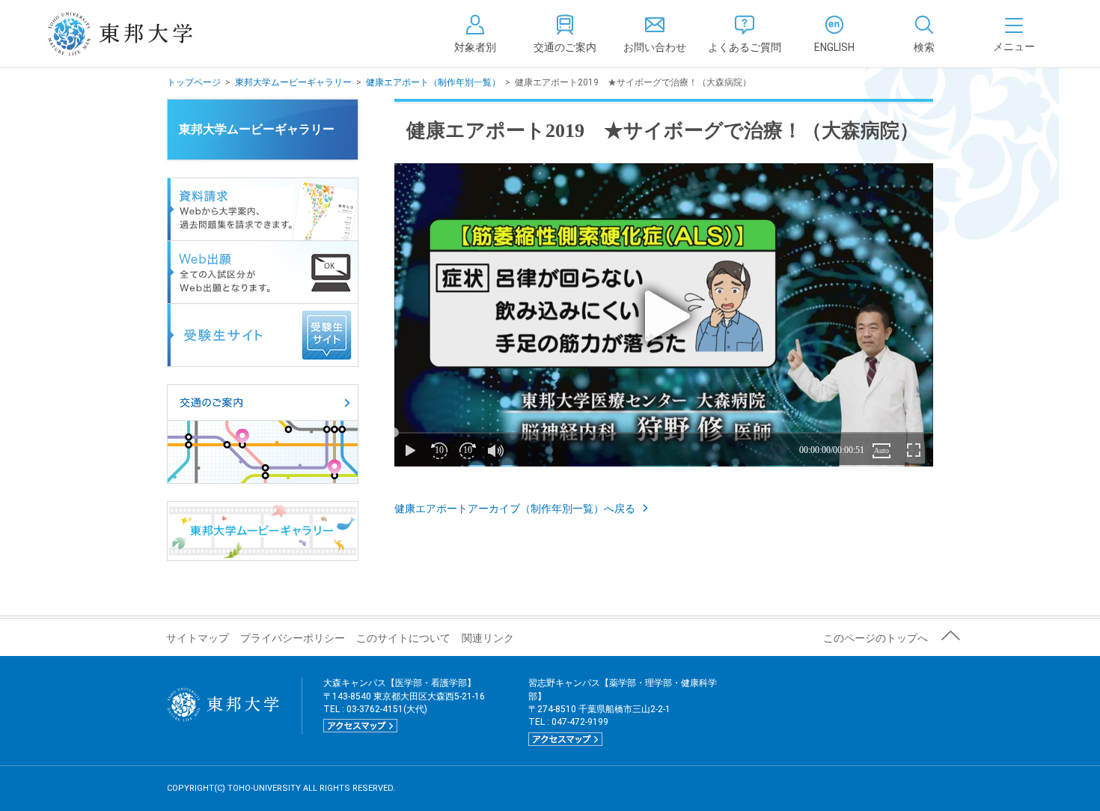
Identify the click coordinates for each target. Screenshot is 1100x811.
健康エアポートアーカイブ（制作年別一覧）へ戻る (514, 508)
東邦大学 (136, 33)
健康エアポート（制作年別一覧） (433, 82)
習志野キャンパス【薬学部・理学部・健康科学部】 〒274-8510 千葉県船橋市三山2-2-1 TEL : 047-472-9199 (622, 711)
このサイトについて (403, 638)
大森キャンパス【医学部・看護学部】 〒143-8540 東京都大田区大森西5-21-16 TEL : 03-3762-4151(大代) (404, 704)
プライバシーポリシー (292, 638)
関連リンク (488, 638)
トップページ (194, 82)
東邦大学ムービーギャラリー (293, 82)
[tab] (924, 33)
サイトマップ (197, 638)
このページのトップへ (875, 638)
